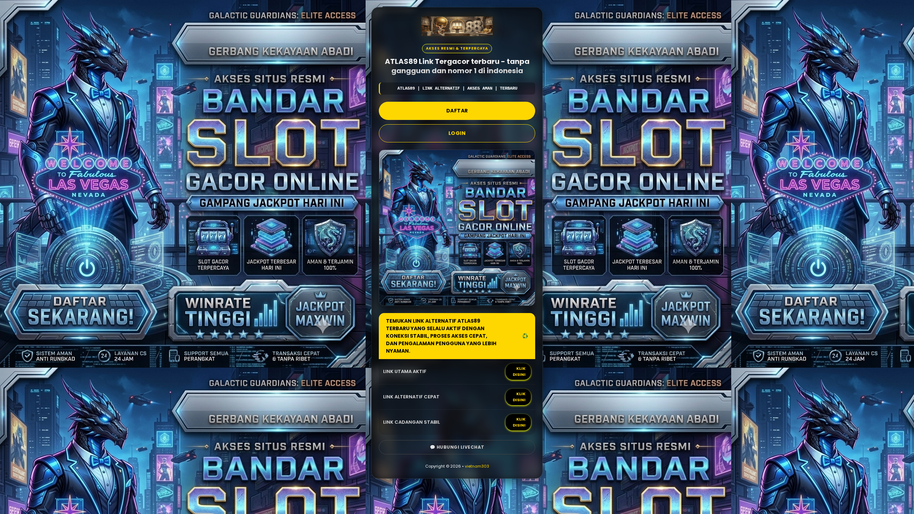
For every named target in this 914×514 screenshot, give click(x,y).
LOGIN (457, 133)
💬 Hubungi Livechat (457, 447)
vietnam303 (477, 466)
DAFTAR (457, 110)
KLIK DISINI (519, 371)
